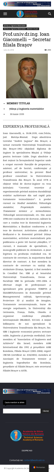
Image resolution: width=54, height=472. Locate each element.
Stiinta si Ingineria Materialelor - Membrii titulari (21, 29)
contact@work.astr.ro (34, 460)
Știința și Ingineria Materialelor (15, 25)
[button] (5, 14)
